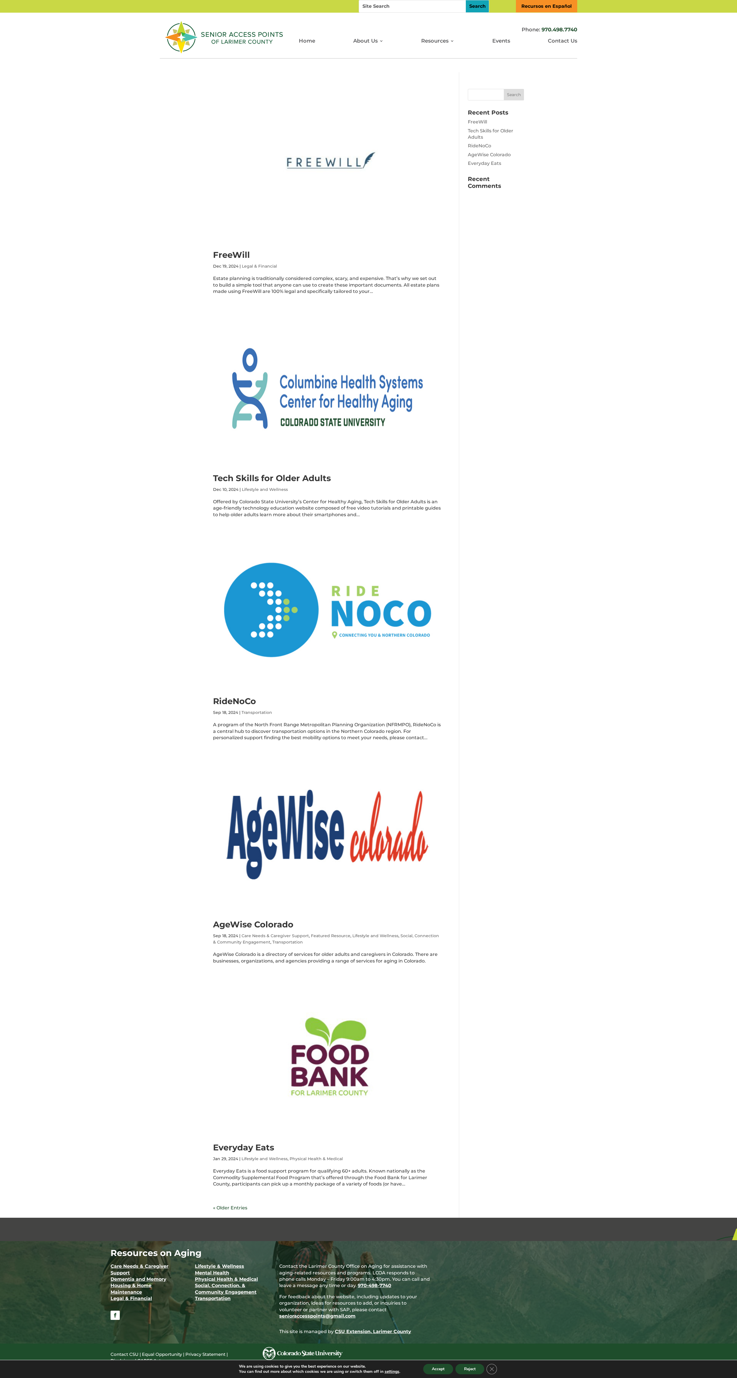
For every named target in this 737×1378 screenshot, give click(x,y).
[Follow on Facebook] (115, 1315)
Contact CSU (124, 1354)
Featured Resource (330, 935)
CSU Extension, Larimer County (373, 1331)
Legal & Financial (259, 266)
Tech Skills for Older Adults (272, 478)
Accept (438, 1369)
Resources (435, 41)
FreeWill (231, 255)
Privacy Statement (205, 1354)
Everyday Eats (243, 1147)
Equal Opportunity (162, 1354)
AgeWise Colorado (253, 924)
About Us (365, 41)
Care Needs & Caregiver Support (275, 935)
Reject (470, 1369)
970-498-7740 (374, 1285)
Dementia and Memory (138, 1279)
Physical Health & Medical (316, 1158)
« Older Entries (230, 1208)
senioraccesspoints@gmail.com (317, 1316)
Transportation (257, 712)
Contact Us (562, 41)
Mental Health (212, 1273)
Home (307, 41)
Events (501, 41)
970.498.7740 (559, 29)
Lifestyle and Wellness (265, 489)
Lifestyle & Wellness (219, 1266)
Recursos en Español (546, 6)
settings (392, 1371)
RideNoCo (234, 701)
